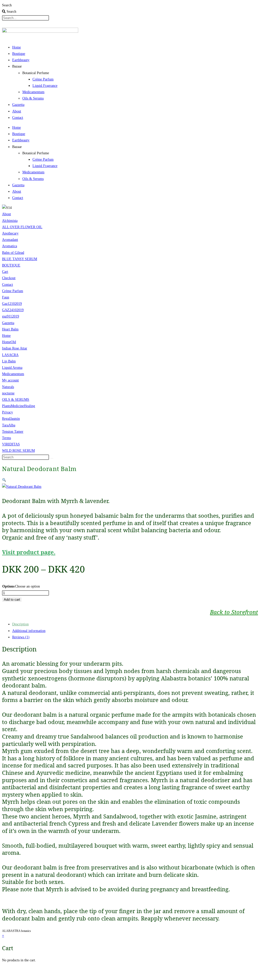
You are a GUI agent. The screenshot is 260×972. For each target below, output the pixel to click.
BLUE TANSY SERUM (19, 259)
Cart (5, 272)
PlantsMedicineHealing (18, 406)
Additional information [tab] (28, 631)
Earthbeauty (20, 60)
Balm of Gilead (13, 253)
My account (10, 380)
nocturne (8, 393)
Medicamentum (33, 92)
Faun (5, 297)
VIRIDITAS (11, 444)
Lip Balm (9, 361)
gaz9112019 (10, 316)
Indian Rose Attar (14, 348)
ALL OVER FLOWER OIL (22, 227)
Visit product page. (28, 552)
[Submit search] (52, 458)
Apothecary (10, 233)
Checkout (8, 278)
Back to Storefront (234, 612)
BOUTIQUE (11, 265)
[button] (4, 480)
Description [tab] (20, 624)
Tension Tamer (12, 431)
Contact (17, 118)
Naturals (8, 387)
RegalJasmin (11, 419)
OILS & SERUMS (15, 399)
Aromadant (10, 240)
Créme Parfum (43, 79)
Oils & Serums (33, 98)
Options (8, 586)
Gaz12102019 (12, 304)
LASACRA (10, 355)
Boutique (18, 54)
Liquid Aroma (12, 368)
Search (7, 5)
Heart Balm (10, 329)
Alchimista (10, 221)
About (16, 111)
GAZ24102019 (13, 310)
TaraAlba (8, 425)
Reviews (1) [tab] (20, 637)
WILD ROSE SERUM (18, 451)
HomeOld (9, 342)
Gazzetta (18, 105)
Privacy (7, 412)
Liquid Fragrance (44, 86)
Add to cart (12, 599)
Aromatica (9, 246)
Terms (6, 438)
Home (16, 47)
